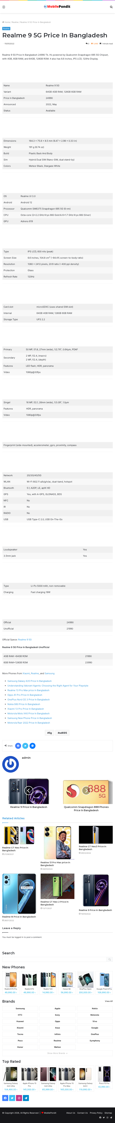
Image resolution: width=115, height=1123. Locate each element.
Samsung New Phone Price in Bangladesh (29, 718)
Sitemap (108, 1113)
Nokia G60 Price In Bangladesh (23, 704)
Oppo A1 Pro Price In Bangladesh (24, 694)
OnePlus (95, 1034)
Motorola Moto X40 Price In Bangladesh (28, 713)
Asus (57, 1028)
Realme (15, 22)
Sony (57, 1015)
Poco (20, 1040)
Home (7, 22)
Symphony (95, 1040)
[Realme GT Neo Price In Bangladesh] (19, 835)
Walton (57, 1047)
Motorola (94, 1015)
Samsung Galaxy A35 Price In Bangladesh (29, 681)
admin (26, 757)
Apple (57, 1008)
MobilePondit (50, 1113)
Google (94, 1028)
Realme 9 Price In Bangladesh (95, 910)
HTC (20, 1015)
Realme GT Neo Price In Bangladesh (15, 849)
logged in (19, 937)
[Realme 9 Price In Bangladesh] (96, 890)
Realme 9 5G (25, 639)
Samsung (50, 673)
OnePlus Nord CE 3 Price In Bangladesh (28, 699)
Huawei (20, 1021)
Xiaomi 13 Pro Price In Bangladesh (25, 708)
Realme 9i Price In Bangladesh (19, 916)
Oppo (57, 1021)
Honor (20, 1047)
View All (109, 1001)
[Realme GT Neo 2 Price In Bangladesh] (57, 886)
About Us (70, 1113)
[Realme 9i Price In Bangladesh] (19, 894)
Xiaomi (26, 673)
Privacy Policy (96, 1113)
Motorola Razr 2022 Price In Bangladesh (28, 722)
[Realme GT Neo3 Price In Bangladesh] (96, 835)
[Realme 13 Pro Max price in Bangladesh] (57, 843)
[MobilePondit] (57, 7)
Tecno (20, 1034)
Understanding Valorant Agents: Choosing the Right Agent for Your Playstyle (47, 685)
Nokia (95, 1008)
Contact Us (82, 1113)
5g (50, 732)
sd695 (63, 732)
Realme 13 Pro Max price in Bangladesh (28, 690)
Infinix (57, 1034)
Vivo (95, 1021)
